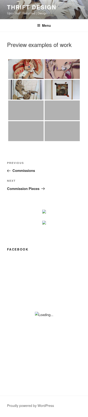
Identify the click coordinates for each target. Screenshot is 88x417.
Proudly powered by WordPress (30, 405)
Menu (46, 25)
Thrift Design (31, 7)
